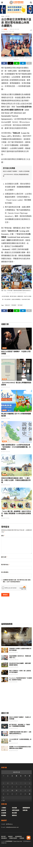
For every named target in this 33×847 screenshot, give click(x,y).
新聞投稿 (22, 838)
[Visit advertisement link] (16, 9)
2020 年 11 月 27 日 (14, 659)
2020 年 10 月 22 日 (14, 667)
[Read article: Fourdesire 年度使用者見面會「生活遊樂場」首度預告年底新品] (4, 679)
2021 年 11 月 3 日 (14, 652)
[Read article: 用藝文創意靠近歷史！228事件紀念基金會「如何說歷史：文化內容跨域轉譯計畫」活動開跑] (16, 432)
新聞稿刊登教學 (13, 838)
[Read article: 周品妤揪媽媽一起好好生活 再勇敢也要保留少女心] (4, 657)
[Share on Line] (17, 63)
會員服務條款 (18, 836)
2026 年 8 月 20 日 (6, 356)
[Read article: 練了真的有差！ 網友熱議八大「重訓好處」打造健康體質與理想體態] (4, 726)
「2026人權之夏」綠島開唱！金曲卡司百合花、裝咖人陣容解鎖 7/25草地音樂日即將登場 (16, 514)
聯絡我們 (10, 836)
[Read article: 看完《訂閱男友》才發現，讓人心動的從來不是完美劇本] (4, 672)
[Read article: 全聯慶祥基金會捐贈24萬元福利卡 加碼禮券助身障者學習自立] (4, 733)
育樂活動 (7, 16)
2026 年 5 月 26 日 (14, 674)
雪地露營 (14, 305)
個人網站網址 (4, 572)
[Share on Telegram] (23, 63)
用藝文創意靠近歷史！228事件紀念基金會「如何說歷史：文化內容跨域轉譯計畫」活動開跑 (16, 447)
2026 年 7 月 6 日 (6, 644)
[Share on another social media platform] (29, 63)
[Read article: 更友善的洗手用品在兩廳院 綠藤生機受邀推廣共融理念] (4, 664)
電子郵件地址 (5, 564)
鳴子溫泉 (20, 305)
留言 (3, 535)
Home (2, 16)
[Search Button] (31, 2)
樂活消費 (14, 813)
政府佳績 (14, 807)
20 (16, 790)
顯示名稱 (4, 557)
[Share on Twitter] (10, 63)
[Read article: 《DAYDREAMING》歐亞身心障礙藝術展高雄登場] (16, 370)
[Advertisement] (16, 317)
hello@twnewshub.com (12, 827)
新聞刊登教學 (15, 810)
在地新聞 (3, 813)
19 (12, 790)
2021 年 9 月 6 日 (13, 681)
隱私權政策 (4, 838)
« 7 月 (2, 800)
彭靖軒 (5, 29)
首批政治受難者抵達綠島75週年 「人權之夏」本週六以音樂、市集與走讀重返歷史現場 (16, 480)
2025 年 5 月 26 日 (14, 29)
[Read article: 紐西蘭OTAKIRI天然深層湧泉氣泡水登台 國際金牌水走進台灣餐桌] (4, 748)
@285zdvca (9, 824)
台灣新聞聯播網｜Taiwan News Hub (13, 841)
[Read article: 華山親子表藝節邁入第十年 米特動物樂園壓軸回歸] (16, 401)
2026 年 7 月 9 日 (5, 518)
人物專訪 (3, 807)
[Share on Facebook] (4, 63)
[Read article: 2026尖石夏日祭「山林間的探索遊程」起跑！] (4, 741)
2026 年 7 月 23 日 (6, 387)
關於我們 (3, 836)
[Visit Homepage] (16, 2)
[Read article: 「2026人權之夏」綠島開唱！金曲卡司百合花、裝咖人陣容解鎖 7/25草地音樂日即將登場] (16, 499)
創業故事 (3, 810)
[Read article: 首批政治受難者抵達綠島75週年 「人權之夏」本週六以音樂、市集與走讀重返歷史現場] (16, 465)
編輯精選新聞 (26, 807)
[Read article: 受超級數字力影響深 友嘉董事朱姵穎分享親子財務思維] (4, 650)
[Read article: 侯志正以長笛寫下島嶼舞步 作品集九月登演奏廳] (16, 339)
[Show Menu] (2, 2)
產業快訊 (14, 815)
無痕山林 (7, 305)
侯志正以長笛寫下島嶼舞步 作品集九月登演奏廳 (16, 171)
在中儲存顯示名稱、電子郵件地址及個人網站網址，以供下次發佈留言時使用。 (17, 580)
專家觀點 (3, 815)
